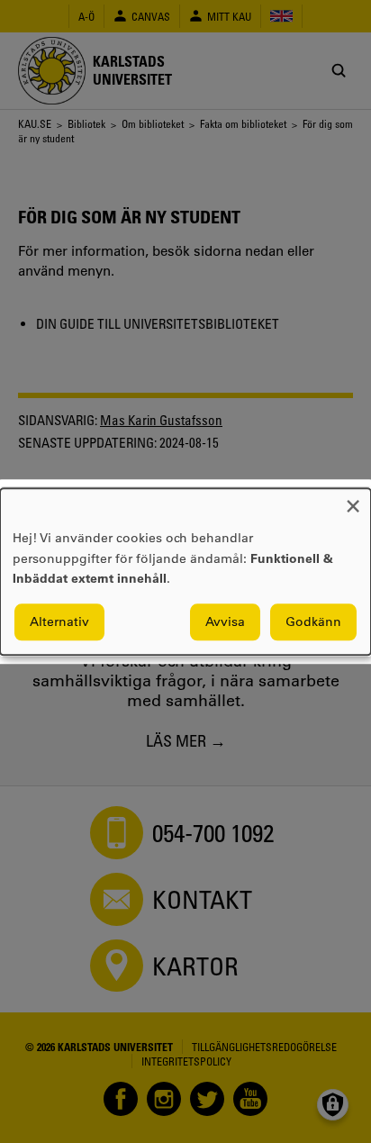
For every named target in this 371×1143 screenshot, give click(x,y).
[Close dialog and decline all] (353, 499)
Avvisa (225, 621)
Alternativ (59, 621)
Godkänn (313, 621)
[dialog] (185, 571)
